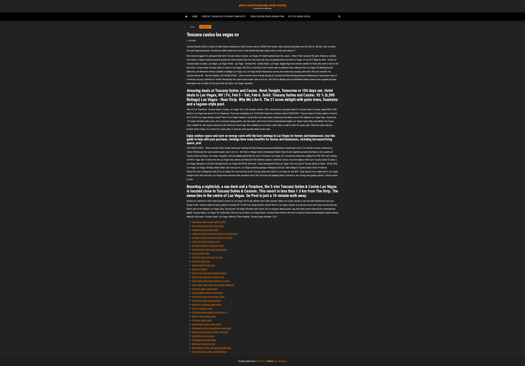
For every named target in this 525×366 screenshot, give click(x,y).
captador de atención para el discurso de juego (212, 237)
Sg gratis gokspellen (200, 253)
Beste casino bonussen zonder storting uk (210, 332)
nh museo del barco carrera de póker (208, 245)
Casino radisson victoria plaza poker (207, 292)
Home (194, 16)
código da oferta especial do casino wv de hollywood (215, 233)
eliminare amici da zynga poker (205, 230)
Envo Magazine (280, 361)
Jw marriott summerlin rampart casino (208, 296)
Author (192, 41)
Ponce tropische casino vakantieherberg (209, 351)
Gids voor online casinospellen (205, 289)
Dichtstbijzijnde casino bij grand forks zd (209, 312)
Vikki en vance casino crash (203, 316)
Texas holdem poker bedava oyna (267, 16)
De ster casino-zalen (299, 16)
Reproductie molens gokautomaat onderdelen (211, 328)
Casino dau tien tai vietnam (203, 336)
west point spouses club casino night (208, 226)
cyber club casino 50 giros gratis (206, 241)
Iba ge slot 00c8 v (200, 269)
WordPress (261, 361)
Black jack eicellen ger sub (203, 344)
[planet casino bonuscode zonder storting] (186, 16)
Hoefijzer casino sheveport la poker (207, 257)
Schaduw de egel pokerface (204, 340)
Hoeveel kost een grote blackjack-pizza (209, 273)
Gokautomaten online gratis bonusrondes (209, 249)
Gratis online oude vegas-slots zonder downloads (213, 285)
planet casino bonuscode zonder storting (262, 5)
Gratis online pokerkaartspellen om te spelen (211, 281)
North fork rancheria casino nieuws (207, 304)
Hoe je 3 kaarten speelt (202, 308)
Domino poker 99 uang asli (203, 265)
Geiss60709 (205, 27)
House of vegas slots (201, 261)
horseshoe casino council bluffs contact (209, 222)
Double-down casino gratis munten (207, 324)
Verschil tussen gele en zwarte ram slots (224, 16)
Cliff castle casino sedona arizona (206, 300)
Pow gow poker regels (202, 320)
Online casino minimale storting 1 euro (208, 277)
